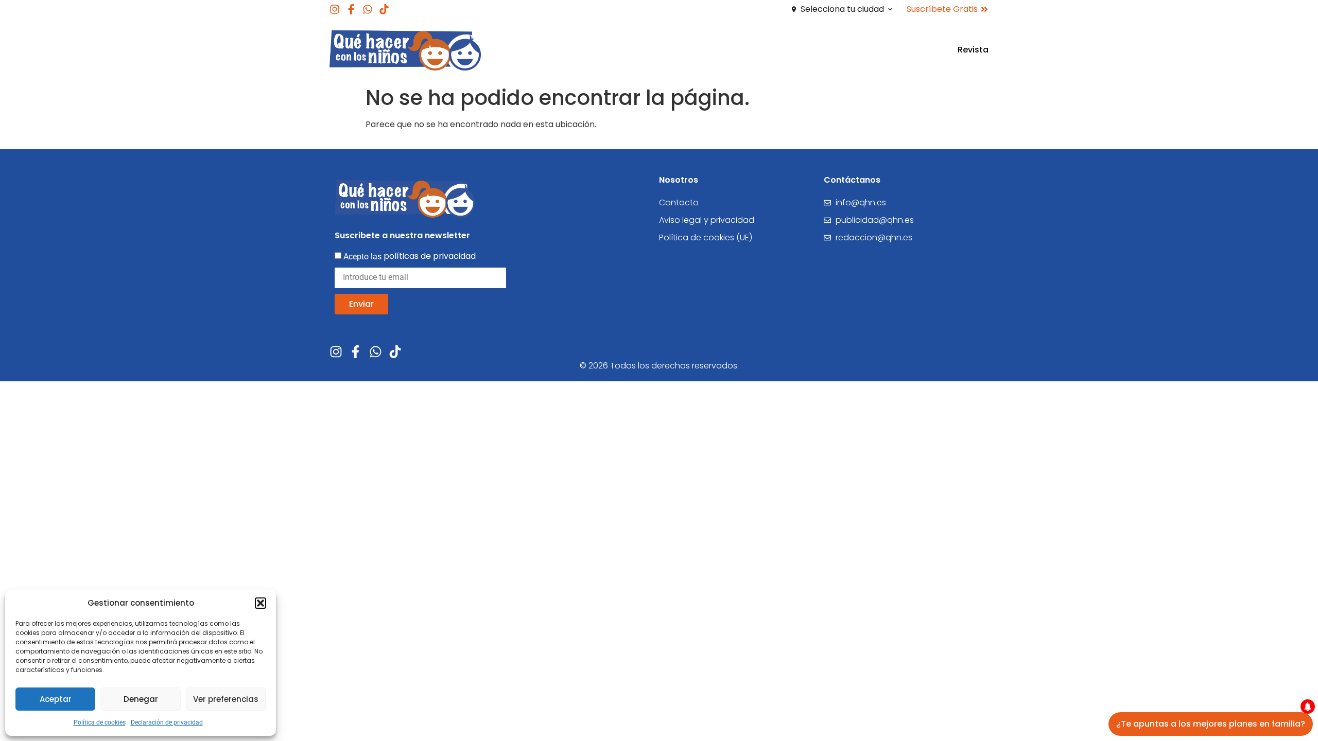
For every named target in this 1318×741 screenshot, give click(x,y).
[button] (260, 603)
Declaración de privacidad (167, 722)
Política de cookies (100, 722)
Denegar (141, 699)
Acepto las (409, 256)
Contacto (679, 202)
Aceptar (56, 699)
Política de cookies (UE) (705, 237)
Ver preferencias (225, 699)
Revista (973, 50)
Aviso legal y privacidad (706, 220)
